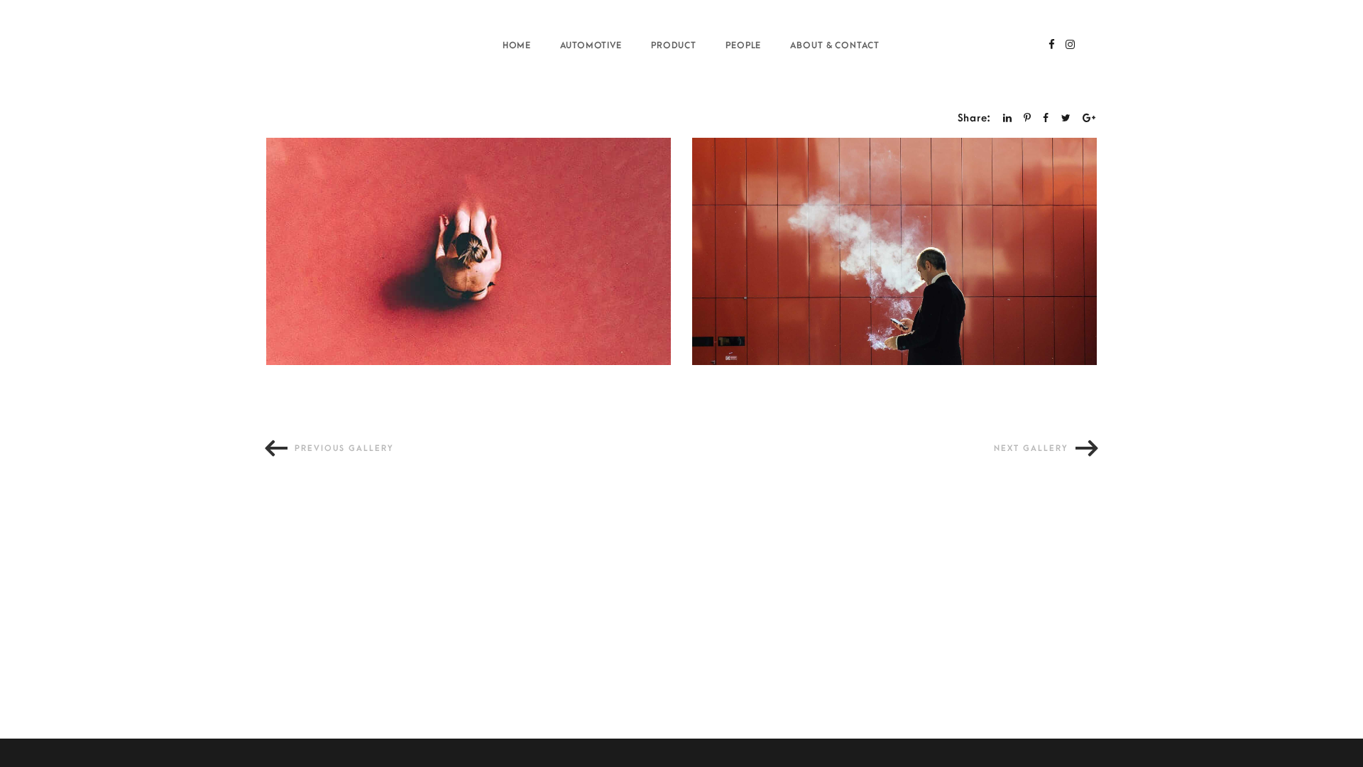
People (744, 45)
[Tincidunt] (468, 251)
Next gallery (1031, 448)
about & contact (835, 45)
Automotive (591, 45)
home (517, 45)
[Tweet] (1066, 118)
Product (674, 45)
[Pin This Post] (1027, 118)
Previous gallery (344, 448)
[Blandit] (894, 251)
